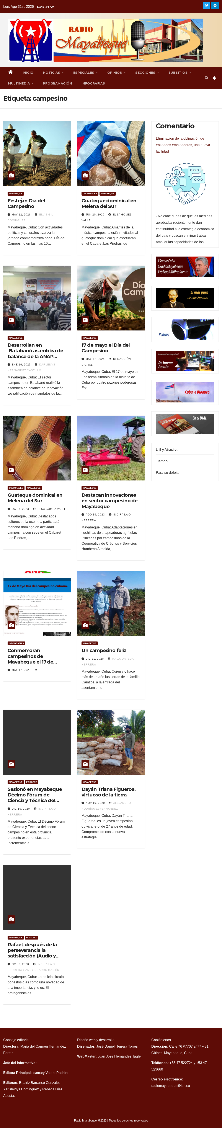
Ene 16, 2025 (21, 364)
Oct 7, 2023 (20, 509)
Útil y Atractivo (167, 450)
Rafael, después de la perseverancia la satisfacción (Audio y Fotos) (32, 953)
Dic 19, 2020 (21, 808)
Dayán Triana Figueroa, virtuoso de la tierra (108, 792)
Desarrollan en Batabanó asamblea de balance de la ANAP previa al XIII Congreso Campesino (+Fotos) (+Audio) (35, 359)
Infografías (93, 83)
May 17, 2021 (21, 670)
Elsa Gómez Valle (51, 509)
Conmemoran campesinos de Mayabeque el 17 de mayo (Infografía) (30, 659)
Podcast (31, 782)
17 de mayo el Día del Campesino (106, 348)
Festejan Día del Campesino (26, 203)
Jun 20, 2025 (95, 214)
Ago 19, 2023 (95, 514)
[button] (206, 78)
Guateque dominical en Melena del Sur (109, 203)
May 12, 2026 (21, 214)
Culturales (90, 193)
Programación (57, 83)
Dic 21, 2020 (95, 658)
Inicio (28, 73)
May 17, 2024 (95, 359)
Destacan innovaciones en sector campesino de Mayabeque (109, 500)
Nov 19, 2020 (95, 802)
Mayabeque (16, 193)
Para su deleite (168, 472)
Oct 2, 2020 (20, 964)
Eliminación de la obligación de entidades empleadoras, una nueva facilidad (183, 145)
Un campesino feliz (104, 650)
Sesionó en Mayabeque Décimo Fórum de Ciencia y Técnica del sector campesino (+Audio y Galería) (35, 800)
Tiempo (162, 461)
